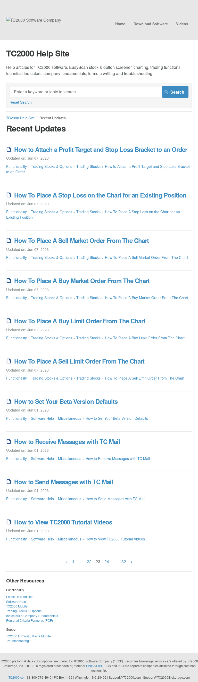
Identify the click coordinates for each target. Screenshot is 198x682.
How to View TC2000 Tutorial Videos (63, 521)
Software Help (42, 418)
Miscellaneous (69, 418)
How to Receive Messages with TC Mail (67, 441)
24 (106, 561)
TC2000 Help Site (20, 117)
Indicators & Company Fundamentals (32, 615)
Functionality (16, 166)
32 (123, 561)
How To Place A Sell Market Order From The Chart (81, 240)
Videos (182, 23)
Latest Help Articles (19, 596)
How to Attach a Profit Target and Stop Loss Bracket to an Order (100, 149)
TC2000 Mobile (17, 606)
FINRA (90, 665)
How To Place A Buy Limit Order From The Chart (79, 320)
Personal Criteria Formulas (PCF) (29, 620)
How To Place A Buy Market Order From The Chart (82, 280)
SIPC (99, 665)
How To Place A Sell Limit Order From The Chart (79, 361)
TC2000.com (17, 677)
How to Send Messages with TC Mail (63, 481)
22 (89, 561)
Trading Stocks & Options (51, 166)
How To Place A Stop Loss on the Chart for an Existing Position (100, 195)
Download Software (151, 23)
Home (120, 23)
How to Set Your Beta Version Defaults (66, 401)
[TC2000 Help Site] (33, 20)
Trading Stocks (88, 166)
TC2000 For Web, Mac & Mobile (28, 636)
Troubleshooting (17, 640)
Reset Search (21, 102)
